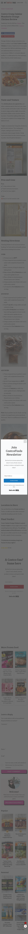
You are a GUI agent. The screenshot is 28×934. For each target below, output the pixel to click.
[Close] (25, 441)
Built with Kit (14, 490)
